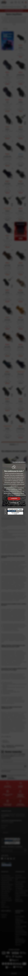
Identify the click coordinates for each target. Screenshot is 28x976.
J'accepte (14, 498)
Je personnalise (14, 502)
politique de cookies (16, 489)
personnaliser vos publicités (11, 493)
